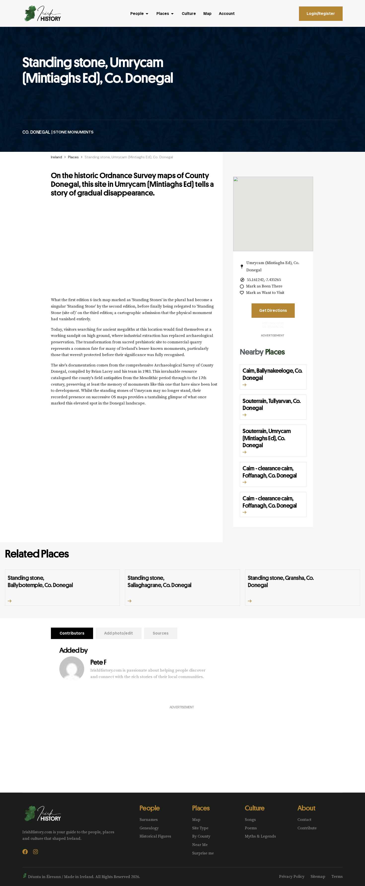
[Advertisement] (134, 249)
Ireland (56, 157)
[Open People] (147, 14)
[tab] (72, 633)
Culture (254, 808)
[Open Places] (172, 14)
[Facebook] (25, 851)
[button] (245, 384)
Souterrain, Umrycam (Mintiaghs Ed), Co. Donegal (267, 438)
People (150, 808)
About (306, 808)
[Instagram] (35, 851)
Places (73, 157)
